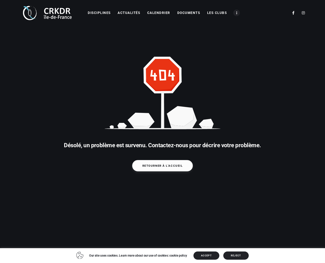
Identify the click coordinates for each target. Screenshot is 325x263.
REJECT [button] (236, 255)
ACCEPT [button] (206, 255)
